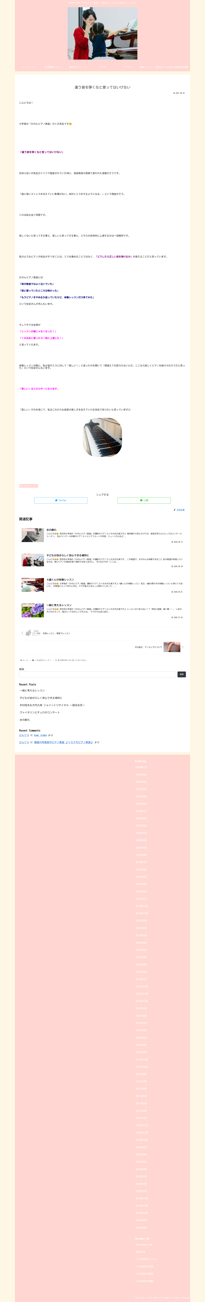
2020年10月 (142, 1140)
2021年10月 (142, 1067)
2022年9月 (141, 1008)
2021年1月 (141, 1118)
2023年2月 (141, 972)
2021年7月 (141, 1081)
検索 (21, 669)
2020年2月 (141, 1184)
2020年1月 (141, 1191)
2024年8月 (141, 855)
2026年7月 (141, 767)
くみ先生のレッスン (29, 486)
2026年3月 (141, 796)
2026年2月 (141, 803)
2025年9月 (141, 818)
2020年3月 (141, 1176)
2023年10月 (142, 913)
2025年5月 (141, 847)
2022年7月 (141, 1023)
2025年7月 (141, 833)
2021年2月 (141, 1111)
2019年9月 (141, 1220)
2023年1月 (141, 979)
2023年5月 (141, 950)
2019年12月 (142, 1198)
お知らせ (141, 1252)
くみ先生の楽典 (144, 1273)
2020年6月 (141, 1154)
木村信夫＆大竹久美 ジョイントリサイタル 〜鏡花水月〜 (52, 705)
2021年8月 (141, 1074)
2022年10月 (142, 1001)
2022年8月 (141, 1016)
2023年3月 (141, 964)
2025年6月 (141, 840)
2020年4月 (141, 1169)
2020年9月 (141, 1147)
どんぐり (24, 735)
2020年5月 (141, 1162)
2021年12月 (142, 1059)
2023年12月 (142, 906)
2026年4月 (141, 789)
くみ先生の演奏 (144, 1281)
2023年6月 (141, 942)
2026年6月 (141, 774)
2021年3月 (141, 1103)
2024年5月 (141, 877)
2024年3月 (141, 884)
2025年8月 (141, 825)
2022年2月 (141, 1052)
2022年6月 (141, 1030)
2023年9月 (141, 920)
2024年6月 (141, 869)
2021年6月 (141, 1088)
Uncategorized (144, 1244)
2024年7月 (141, 862)
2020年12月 (142, 1125)
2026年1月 (141, 811)
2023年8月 (141, 928)
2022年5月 (141, 1037)
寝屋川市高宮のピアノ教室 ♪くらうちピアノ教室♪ (63, 742)
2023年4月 (141, 957)
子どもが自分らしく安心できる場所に (41, 697)
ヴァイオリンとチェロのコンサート (40, 712)
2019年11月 (142, 1205)
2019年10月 (142, 1213)
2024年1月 (141, 898)
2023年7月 (141, 935)
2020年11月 (142, 1132)
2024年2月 (141, 891)
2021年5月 (141, 1096)
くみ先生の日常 (144, 1266)
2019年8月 (141, 1227)
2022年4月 (141, 1045)
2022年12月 (142, 986)
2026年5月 (141, 782)
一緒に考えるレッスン (32, 690)
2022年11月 (142, 993)
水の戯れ (25, 719)
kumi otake (40, 735)
